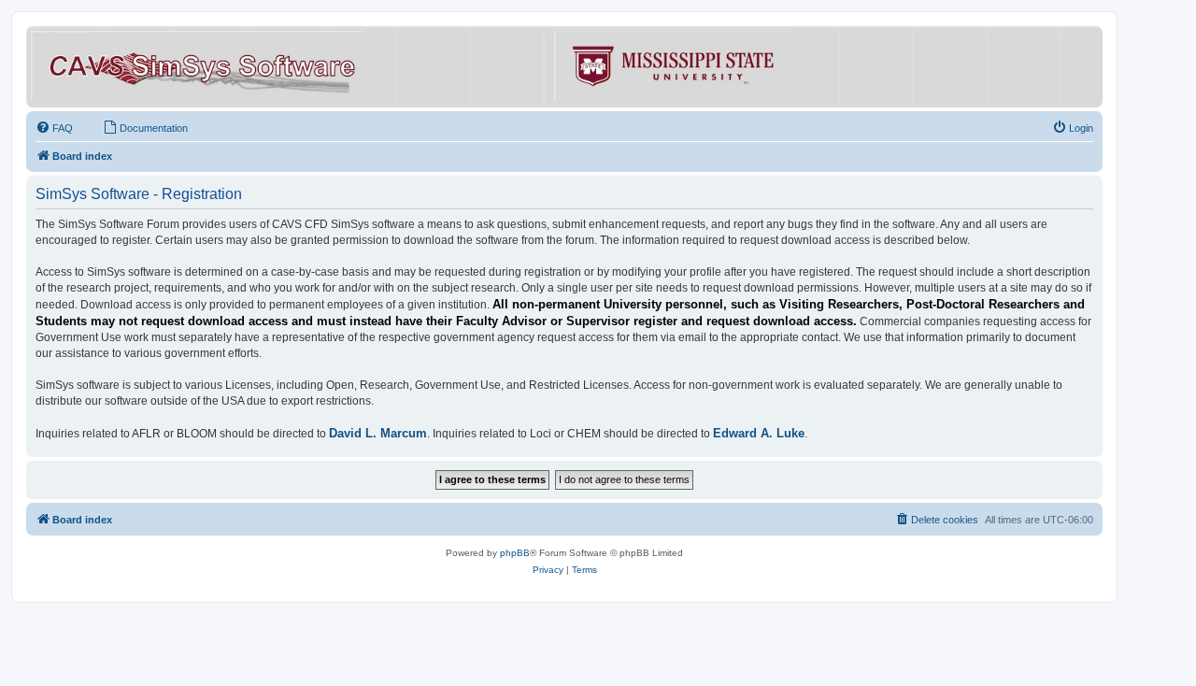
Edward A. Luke (758, 433)
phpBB (515, 553)
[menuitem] (54, 128)
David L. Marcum (378, 433)
